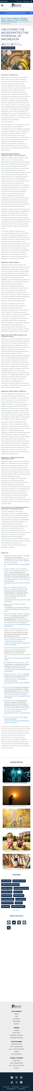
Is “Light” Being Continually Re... (16, 806)
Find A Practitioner (16, 1054)
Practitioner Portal (16, 1044)
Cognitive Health (18, 895)
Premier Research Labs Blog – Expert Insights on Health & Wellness (14, 19)
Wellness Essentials (7, 899)
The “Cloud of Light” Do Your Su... (16, 828)
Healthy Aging (18, 892)
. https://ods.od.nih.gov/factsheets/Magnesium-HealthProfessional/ (17, 607)
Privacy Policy (25, 1087)
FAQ (16, 1016)
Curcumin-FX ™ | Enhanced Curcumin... (16, 869)
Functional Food (6, 892)
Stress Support (6, 881)
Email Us (16, 1051)
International (16, 1021)
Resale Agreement (11, 1088)
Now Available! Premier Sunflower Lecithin (15, 12)
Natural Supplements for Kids (10, 884)
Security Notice (15, 1087)
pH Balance (19, 902)
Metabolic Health (7, 888)
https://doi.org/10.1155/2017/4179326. (14, 667)
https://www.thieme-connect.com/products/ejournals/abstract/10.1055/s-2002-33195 (17, 643)
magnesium (5, 129)
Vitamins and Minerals (9, 22)
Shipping (16, 1030)
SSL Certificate (21, 1088)
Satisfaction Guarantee (16, 1035)
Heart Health (5, 906)
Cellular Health (20, 899)
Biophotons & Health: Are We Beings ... (16, 783)
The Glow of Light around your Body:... (16, 851)
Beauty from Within (7, 902)
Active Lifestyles (6, 895)
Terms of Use (6, 1087)
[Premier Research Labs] (16, 5)
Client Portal (16, 1060)
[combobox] (16, 9)
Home (3, 18)
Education (16, 1024)
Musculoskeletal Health (21, 888)
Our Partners (16, 1019)
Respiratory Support (19, 881)
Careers (16, 1014)
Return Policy (16, 1032)
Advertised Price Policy (16, 1037)
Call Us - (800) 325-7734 (16, 1046)
